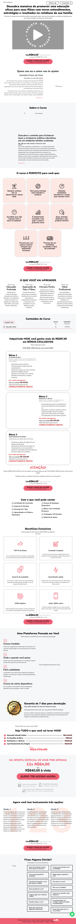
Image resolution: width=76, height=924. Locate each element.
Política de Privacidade (38, 922)
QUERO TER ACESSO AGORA (38, 776)
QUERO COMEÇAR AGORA (38, 61)
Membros (52, 3)
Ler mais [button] (38, 98)
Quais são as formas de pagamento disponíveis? (36, 908)
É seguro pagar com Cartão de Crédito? (38, 895)
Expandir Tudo (9, 322)
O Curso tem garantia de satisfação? (36, 875)
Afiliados (47, 922)
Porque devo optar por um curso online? (60, 910)
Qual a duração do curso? (36, 889)
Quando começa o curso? (36, 902)
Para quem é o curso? (59, 882)
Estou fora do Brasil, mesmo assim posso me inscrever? (37, 868)
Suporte (52, 922)
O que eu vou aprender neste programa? (61, 894)
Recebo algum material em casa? (60, 875)
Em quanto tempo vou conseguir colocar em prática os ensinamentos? (61, 902)
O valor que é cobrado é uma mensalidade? (61, 868)
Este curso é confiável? (59, 887)
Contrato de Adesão (27, 922)
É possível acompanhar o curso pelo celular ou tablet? (38, 882)
